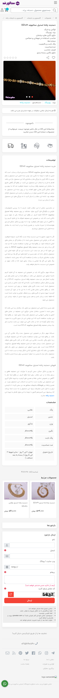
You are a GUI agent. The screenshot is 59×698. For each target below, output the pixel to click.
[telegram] (53, 653)
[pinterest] (20, 653)
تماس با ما (50, 659)
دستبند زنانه (25, 102)
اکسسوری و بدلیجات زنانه (14, 18)
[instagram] (46, 653)
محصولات (48, 18)
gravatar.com (17, 615)
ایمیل (52, 550)
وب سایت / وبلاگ (47, 561)
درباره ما (26, 659)
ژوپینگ (48, 102)
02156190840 (27, 644)
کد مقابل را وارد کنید (46, 588)
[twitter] (27, 653)
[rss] (14, 653)
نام (53, 539)
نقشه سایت (25, 664)
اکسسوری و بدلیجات (34, 18)
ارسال (29, 600)
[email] (7, 653)
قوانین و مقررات (48, 664)
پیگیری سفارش (48, 668)
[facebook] (33, 653)
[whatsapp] (40, 653)
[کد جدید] (11, 594)
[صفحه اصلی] (56, 18)
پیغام (52, 572)
